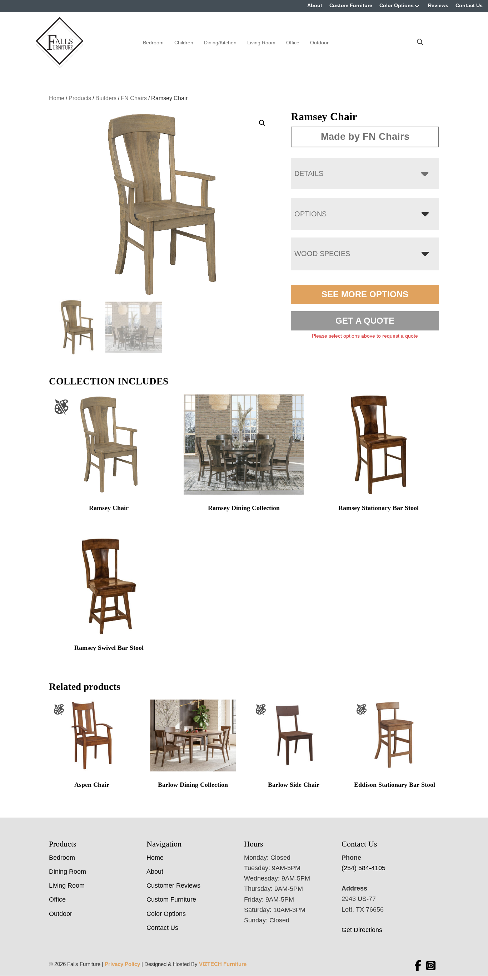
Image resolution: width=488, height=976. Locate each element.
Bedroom (153, 42)
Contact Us (469, 5)
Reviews (438, 5)
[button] (262, 123)
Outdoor (319, 42)
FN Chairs (134, 98)
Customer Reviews (173, 885)
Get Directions (362, 929)
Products (80, 98)
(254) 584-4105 (363, 868)
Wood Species (322, 254)
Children (183, 42)
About (314, 5)
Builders (105, 98)
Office (292, 42)
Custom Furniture (350, 5)
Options (310, 214)
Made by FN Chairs (365, 136)
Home (56, 98)
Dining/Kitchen (220, 42)
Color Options (396, 5)
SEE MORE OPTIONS (365, 294)
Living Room (261, 42)
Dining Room (67, 871)
